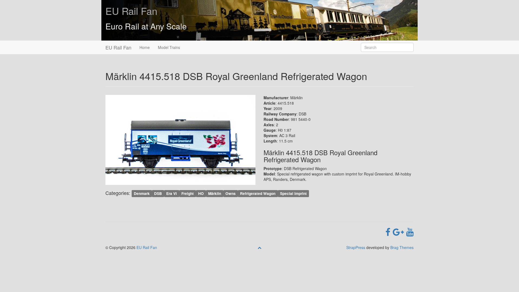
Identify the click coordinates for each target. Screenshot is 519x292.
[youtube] (410, 231)
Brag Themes (402, 247)
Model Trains (169, 47)
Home (144, 47)
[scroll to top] (259, 247)
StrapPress (355, 247)
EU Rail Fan (131, 11)
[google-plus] (399, 231)
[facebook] (389, 231)
